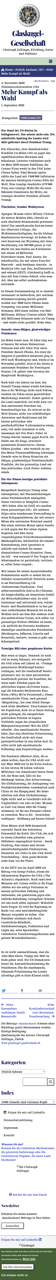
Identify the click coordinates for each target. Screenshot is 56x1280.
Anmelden (12, 1226)
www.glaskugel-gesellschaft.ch (20, 1043)
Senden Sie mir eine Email (29, 1194)
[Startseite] (28, 15)
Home (8, 69)
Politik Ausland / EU (29, 69)
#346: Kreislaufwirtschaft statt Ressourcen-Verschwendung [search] (42, 1010)
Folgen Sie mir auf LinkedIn (26, 1112)
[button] (10, 990)
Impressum (11, 1127)
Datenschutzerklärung (18, 1120)
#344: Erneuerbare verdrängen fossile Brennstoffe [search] (13, 1010)
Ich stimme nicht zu (14, 1275)
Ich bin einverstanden (17, 1267)
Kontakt (9, 1135)
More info (29, 1259)
